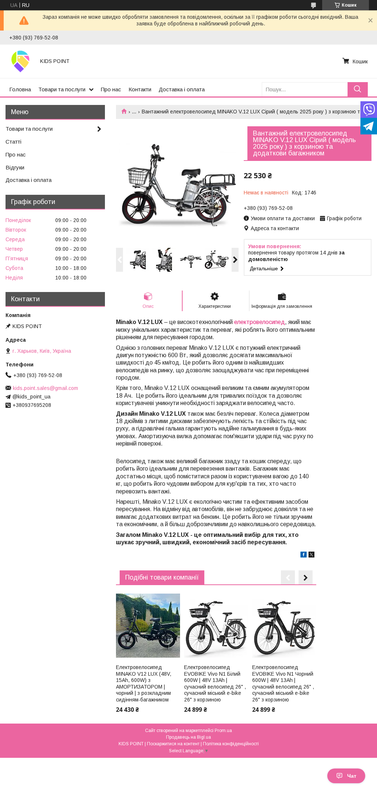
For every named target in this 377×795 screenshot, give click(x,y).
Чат (351, 776)
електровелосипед (259, 322)
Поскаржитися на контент (173, 743)
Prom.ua (223, 730)
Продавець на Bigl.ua (188, 737)
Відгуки (15, 167)
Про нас (111, 89)
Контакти (139, 89)
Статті (13, 141)
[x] (311, 556)
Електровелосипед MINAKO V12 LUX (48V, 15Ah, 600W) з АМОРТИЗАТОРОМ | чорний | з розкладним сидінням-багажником (143, 683)
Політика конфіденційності (231, 743)
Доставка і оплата (182, 89)
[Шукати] (358, 89)
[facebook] (303, 556)
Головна (20, 89)
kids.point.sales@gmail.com (45, 388)
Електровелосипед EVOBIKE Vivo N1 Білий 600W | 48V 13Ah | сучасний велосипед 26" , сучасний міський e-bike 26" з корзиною (215, 683)
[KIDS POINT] (20, 61)
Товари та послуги (61, 89)
